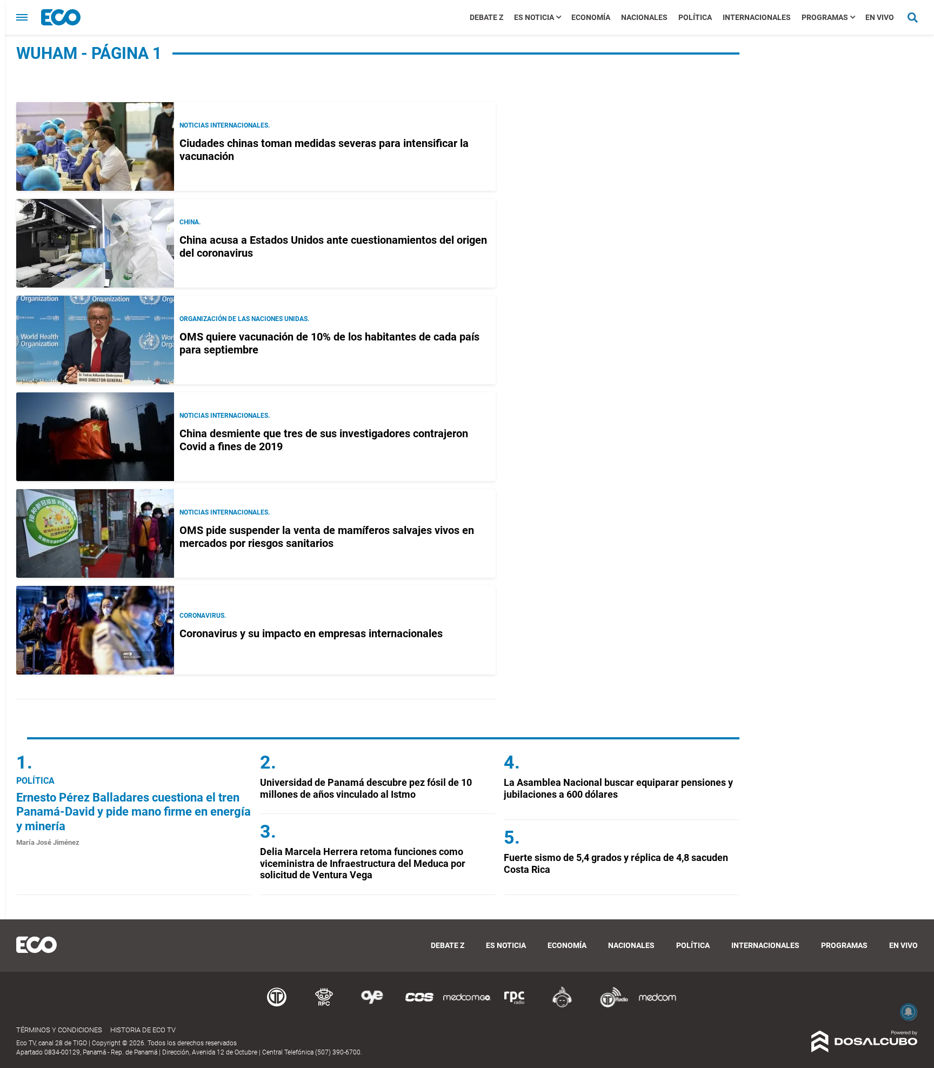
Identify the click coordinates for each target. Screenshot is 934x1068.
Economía (590, 17)
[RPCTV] (324, 1005)
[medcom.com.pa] (657, 1005)
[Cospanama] (419, 1005)
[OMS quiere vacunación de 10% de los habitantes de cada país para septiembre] (95, 340)
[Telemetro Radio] (609, 1005)
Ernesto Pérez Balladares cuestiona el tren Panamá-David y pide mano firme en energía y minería (133, 812)
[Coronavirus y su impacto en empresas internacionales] (95, 630)
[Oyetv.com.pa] (372, 1005)
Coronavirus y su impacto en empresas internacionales (311, 633)
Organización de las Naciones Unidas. (244, 319)
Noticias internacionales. (224, 125)
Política (695, 17)
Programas (825, 17)
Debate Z (486, 17)
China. (190, 222)
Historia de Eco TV (143, 1030)
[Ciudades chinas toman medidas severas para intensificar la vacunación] (95, 146)
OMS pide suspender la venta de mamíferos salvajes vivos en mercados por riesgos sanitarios (326, 537)
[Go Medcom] (467, 1005)
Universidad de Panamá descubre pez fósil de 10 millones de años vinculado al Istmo (366, 788)
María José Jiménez (47, 842)
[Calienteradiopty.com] (562, 1005)
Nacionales (644, 17)
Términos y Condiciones (59, 1030)
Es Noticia (534, 17)
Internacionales (757, 17)
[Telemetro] (277, 1005)
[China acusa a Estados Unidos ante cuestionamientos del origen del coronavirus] (95, 243)
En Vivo (879, 17)
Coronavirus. (202, 615)
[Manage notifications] (908, 1011)
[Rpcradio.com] (514, 1005)
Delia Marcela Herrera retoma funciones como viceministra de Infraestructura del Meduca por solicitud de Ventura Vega (362, 863)
